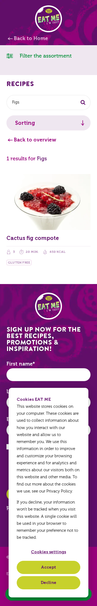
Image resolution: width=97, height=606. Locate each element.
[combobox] (48, 102)
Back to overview (35, 140)
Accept (48, 567)
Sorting (25, 123)
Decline (48, 582)
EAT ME (48, 18)
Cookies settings (48, 552)
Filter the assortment (45, 56)
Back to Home (31, 38)
